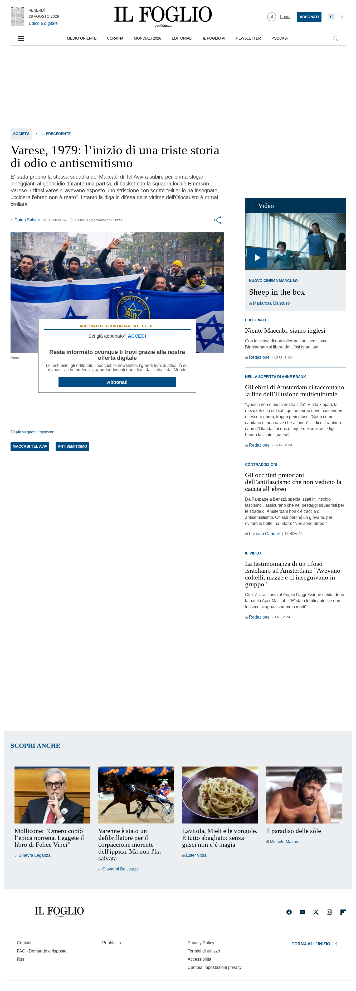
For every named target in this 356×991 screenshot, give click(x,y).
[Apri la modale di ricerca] (335, 38)
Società (21, 134)
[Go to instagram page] (329, 912)
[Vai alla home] (163, 16)
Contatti (24, 943)
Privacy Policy (201, 943)
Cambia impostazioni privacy (215, 967)
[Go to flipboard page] (343, 912)
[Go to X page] (316, 912)
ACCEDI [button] (137, 336)
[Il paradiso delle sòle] (304, 795)
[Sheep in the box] (295, 241)
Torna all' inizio (311, 944)
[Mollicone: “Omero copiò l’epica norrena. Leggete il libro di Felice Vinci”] (52, 795)
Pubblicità (111, 943)
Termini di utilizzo (204, 951)
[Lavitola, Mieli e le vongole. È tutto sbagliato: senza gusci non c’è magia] (220, 795)
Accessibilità (199, 959)
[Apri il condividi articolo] (218, 220)
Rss (20, 959)
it (331, 17)
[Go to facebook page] (289, 912)
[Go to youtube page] (302, 912)
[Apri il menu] (21, 38)
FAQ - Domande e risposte (41, 951)
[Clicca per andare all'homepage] (59, 912)
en (341, 17)
